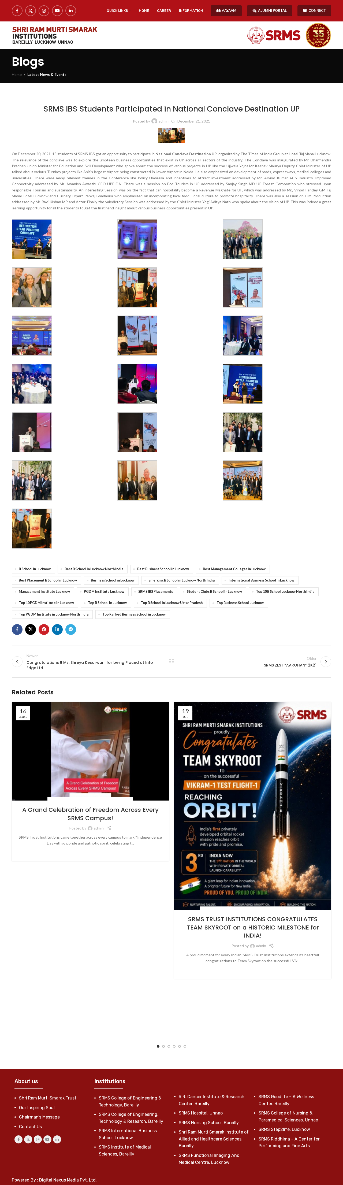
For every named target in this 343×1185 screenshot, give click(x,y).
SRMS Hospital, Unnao (201, 1113)
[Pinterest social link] (44, 629)
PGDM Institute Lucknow (104, 592)
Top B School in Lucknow (107, 603)
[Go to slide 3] (168, 1046)
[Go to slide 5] (179, 1046)
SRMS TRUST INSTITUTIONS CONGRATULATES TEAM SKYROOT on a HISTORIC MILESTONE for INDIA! (253, 927)
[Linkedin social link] (70, 10)
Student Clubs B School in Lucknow (214, 592)
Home (17, 74)
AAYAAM (229, 10)
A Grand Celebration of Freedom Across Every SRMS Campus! (90, 814)
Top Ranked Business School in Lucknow (134, 614)
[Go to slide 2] (163, 1046)
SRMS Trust (121, 800)
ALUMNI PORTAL (272, 10)
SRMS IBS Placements (155, 592)
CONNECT (317, 10)
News (150, 96)
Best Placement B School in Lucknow (48, 580)
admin (164, 121)
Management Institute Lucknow (44, 592)
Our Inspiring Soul (37, 1107)
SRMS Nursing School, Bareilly (209, 1122)
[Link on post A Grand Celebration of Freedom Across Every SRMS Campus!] (90, 751)
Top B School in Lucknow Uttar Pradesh (172, 603)
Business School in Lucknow (113, 580)
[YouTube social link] (57, 10)
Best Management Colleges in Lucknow (234, 569)
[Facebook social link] (17, 10)
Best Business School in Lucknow (163, 569)
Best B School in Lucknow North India (94, 569)
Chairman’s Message (39, 1117)
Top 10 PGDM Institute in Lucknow (46, 603)
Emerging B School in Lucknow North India (181, 580)
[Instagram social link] (44, 10)
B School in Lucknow (35, 569)
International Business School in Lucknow (261, 580)
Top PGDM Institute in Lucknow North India (53, 614)
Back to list (171, 661)
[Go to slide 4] (174, 1046)
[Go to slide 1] (158, 1046)
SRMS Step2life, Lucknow (284, 1129)
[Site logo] (55, 35)
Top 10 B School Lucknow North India (285, 592)
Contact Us (30, 1126)
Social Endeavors (65, 800)
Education (222, 909)
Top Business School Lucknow (240, 603)
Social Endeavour (96, 800)
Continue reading (90, 852)
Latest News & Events (46, 74)
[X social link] (30, 10)
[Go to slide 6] (185, 1046)
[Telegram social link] (70, 629)
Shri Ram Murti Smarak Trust (47, 1098)
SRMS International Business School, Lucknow (194, 96)
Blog (207, 909)
